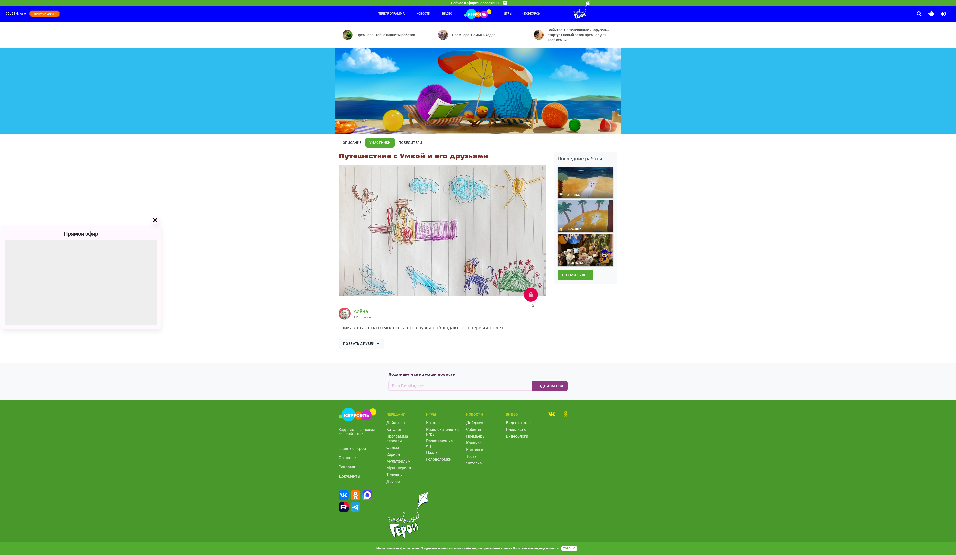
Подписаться (549, 386)
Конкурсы (532, 13)
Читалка (474, 463)
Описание (352, 143)
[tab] (552, 414)
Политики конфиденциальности (536, 548)
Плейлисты (516, 429)
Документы (349, 476)
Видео (447, 13)
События (474, 429)
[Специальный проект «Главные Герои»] (565, 10)
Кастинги (474, 449)
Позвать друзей (359, 344)
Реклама (347, 467)
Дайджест (395, 422)
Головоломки (438, 459)
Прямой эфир (81, 234)
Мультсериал (398, 467)
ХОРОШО (569, 548)
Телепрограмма (391, 13)
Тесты (471, 456)
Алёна (361, 311)
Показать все (575, 275)
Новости (423, 13)
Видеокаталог (519, 422)
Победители (410, 143)
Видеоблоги (517, 436)
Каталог (394, 429)
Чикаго (21, 13)
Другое (393, 481)
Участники (380, 143)
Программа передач (397, 438)
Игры (508, 13)
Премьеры (475, 436)
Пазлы (432, 452)
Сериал (393, 454)
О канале (347, 457)
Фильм (392, 447)
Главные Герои (352, 448)
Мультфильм (398, 461)
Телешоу (394, 474)
